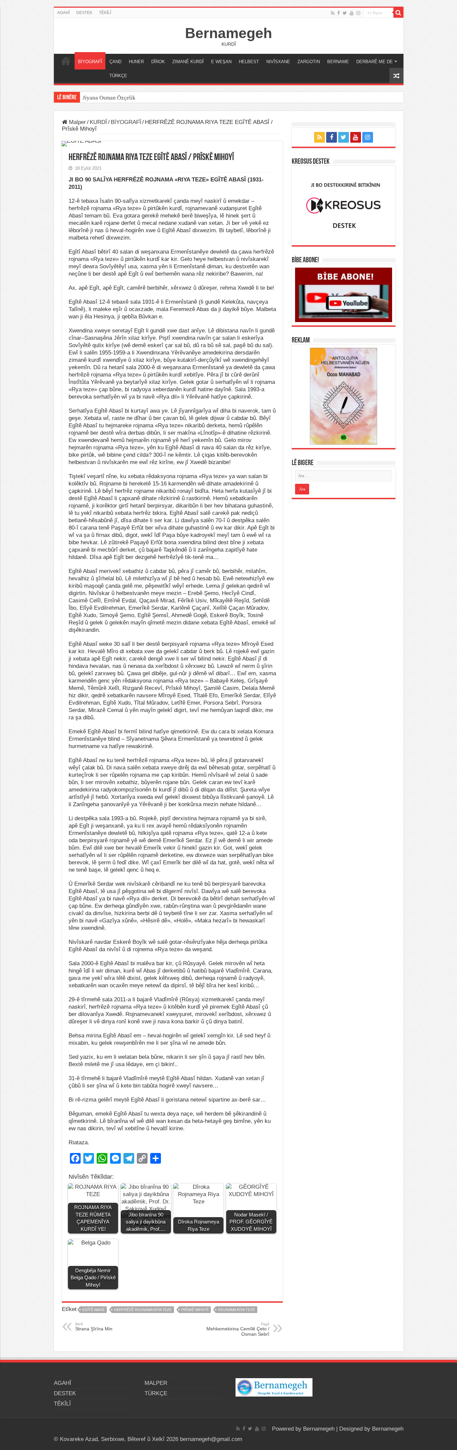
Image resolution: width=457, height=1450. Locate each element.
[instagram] (358, 13)
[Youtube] (351, 13)
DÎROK (158, 61)
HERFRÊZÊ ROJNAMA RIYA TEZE (143, 1310)
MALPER (66, 61)
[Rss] (332, 13)
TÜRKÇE (118, 75)
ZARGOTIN (308, 61)
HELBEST (249, 61)
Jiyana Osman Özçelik (110, 98)
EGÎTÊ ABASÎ (93, 1310)
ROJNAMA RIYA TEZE (236, 1310)
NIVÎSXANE (278, 61)
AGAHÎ (63, 12)
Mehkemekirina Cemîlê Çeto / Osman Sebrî (237, 1329)
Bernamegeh (228, 33)
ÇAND (115, 61)
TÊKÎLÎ (105, 12)
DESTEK (84, 12)
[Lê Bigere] (398, 13)
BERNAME (338, 61)
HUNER (136, 61)
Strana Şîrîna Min (93, 1326)
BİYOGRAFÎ (90, 61)
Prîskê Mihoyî (194, 1310)
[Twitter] (345, 13)
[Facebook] (339, 13)
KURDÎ (98, 122)
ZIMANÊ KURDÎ (188, 61)
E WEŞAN (221, 61)
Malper (76, 122)
